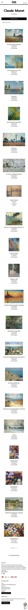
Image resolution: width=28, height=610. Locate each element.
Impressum (3, 590)
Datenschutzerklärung (5, 588)
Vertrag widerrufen (6, 593)
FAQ (2, 583)
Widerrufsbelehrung (5, 587)
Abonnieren (5, 602)
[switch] (25, 608)
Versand (3, 585)
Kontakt (3, 591)
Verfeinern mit (14, 18)
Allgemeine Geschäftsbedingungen (8, 584)
